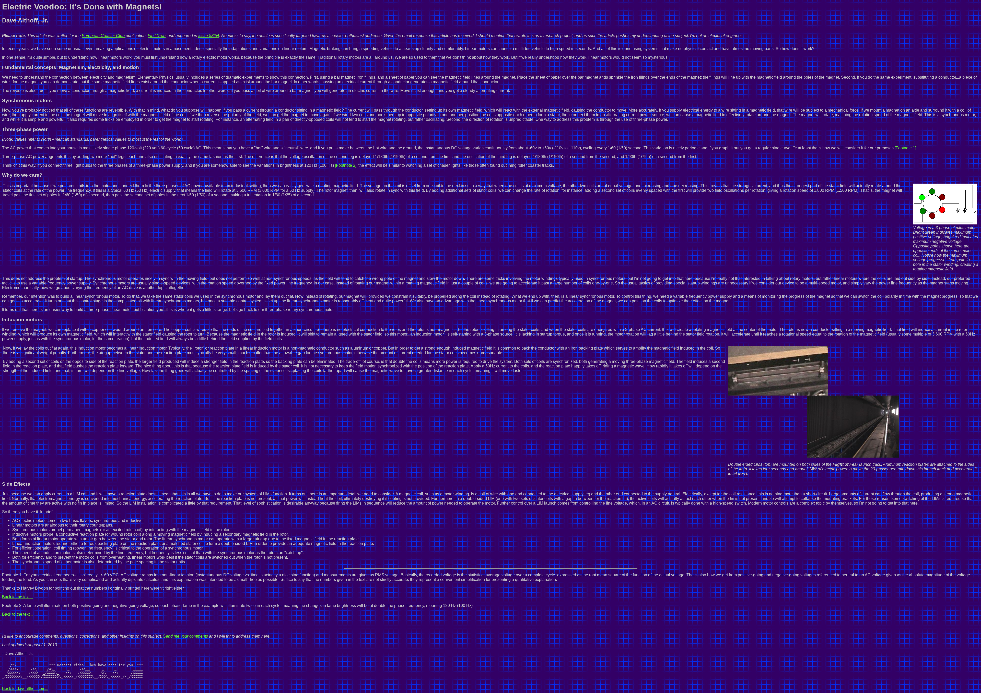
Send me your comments (185, 636)
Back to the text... (17, 597)
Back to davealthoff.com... (25, 688)
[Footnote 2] (345, 165)
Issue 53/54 (208, 35)
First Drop (157, 35)
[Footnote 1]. (906, 148)
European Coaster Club (103, 35)
